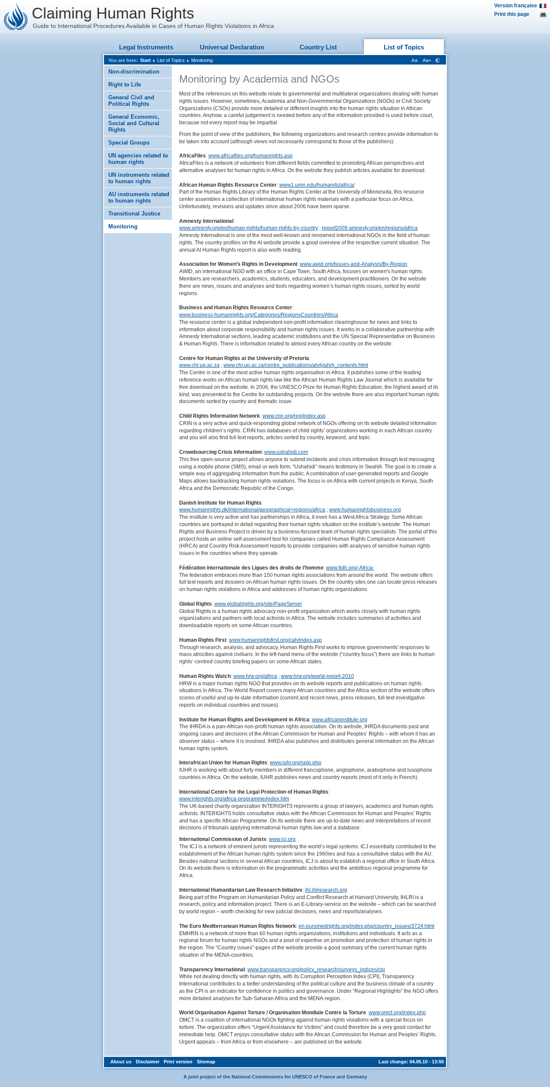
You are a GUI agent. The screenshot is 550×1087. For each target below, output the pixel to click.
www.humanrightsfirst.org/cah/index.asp (275, 640)
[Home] (16, 17)
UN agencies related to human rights (138, 158)
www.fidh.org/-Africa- (350, 568)
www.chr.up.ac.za (199, 365)
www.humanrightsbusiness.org (365, 510)
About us (120, 1061)
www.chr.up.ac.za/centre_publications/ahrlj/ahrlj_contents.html (295, 365)
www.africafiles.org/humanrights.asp (250, 156)
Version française (515, 6)
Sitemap (206, 1061)
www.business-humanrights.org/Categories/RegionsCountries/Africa (258, 315)
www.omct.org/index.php (397, 1013)
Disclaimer (147, 1061)
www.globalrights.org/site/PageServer (258, 604)
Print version (178, 1061)
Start (145, 60)
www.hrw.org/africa (255, 676)
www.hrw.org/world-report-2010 (317, 676)
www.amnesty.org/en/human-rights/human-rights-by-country (248, 228)
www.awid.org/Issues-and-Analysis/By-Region (353, 264)
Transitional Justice (134, 213)
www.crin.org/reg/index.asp (294, 416)
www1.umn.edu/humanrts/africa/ (316, 185)
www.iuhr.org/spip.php (295, 763)
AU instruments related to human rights (138, 197)
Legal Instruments (146, 47)
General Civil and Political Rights (131, 100)
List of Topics (404, 47)
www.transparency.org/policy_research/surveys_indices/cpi (316, 970)
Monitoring (202, 60)
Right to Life (124, 84)
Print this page (511, 14)
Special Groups (129, 142)
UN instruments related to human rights (138, 178)
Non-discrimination (133, 71)
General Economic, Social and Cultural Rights (133, 123)
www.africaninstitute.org (339, 720)
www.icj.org (282, 839)
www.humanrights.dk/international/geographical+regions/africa (252, 510)
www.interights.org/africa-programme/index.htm (234, 799)
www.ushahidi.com (286, 452)
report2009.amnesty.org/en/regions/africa (370, 228)
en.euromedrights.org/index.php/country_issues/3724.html (366, 926)
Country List (318, 47)
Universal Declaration (232, 47)
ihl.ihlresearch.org (326, 890)
